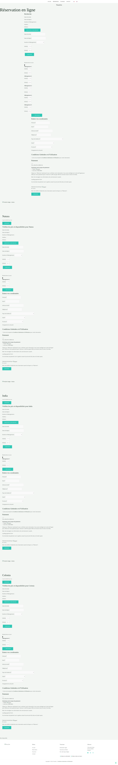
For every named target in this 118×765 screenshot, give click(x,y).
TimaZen (59, 5)
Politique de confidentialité (65, 756)
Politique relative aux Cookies (77, 756)
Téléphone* (34, 135)
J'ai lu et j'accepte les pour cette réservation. (51, 157)
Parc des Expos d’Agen (64, 751)
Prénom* (33, 122)
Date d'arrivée (27, 34)
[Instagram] (90, 752)
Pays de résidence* (35, 139)
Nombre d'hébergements (30, 42)
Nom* (32, 126)
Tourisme (62, 1)
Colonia (6, 575)
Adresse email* (34, 131)
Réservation (56, 1)
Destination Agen (63, 747)
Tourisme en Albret (64, 749)
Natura (5, 216)
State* (32, 143)
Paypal (34, 169)
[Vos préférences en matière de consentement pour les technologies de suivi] (116, 763)
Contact (68, 1)
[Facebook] (87, 752)
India (5, 395)
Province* (33, 147)
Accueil (49, 1)
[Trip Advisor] (93, 752)
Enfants (26, 50)
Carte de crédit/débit (37, 170)
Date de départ (27, 38)
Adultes (26, 46)
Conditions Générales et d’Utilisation (50, 157)
